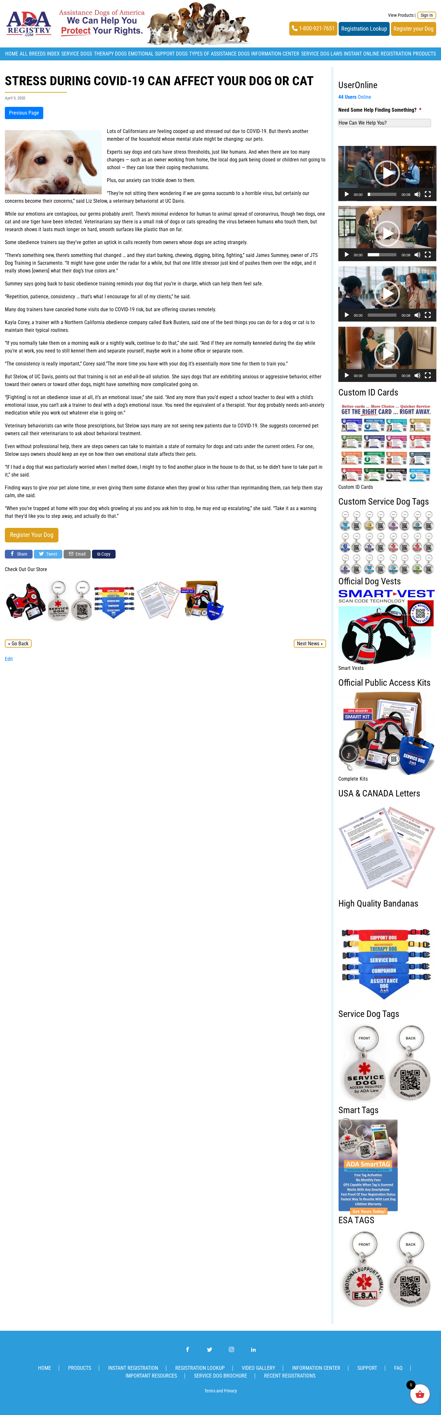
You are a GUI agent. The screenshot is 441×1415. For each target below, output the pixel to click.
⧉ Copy (103, 554)
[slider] (382, 194)
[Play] (347, 194)
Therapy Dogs (110, 54)
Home (11, 54)
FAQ (398, 1368)
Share (21, 554)
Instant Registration (133, 1368)
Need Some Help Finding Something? (379, 110)
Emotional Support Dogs (158, 54)
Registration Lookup (364, 29)
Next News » (310, 644)
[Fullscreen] (428, 194)
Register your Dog (414, 29)
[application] (387, 173)
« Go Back (18, 644)
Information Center (275, 54)
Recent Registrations (289, 1376)
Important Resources (151, 1376)
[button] (387, 173)
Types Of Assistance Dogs (219, 54)
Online (354, 97)
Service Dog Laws (321, 54)
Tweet (51, 554)
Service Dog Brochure (220, 1376)
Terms (209, 1391)
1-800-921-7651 (316, 28)
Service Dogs (76, 54)
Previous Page (24, 113)
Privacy (230, 1391)
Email (80, 554)
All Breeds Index (40, 54)
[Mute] (417, 194)
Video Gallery (258, 1368)
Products (424, 54)
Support (367, 1368)
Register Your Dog (31, 534)
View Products (401, 15)
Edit (9, 659)
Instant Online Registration (377, 54)
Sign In (427, 15)
